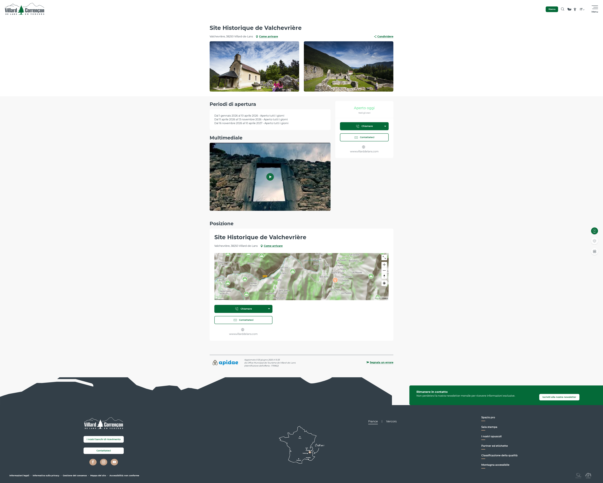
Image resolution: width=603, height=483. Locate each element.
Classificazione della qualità (499, 455)
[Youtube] (114, 462)
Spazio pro (488, 417)
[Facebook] (93, 462)
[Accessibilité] (575, 9)
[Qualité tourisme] (579, 475)
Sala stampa (489, 427)
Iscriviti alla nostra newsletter (559, 397)
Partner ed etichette (494, 445)
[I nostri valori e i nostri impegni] (569, 10)
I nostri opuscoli (491, 436)
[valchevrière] (270, 177)
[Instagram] (104, 462)
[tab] (373, 421)
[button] (562, 9)
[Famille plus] (588, 475)
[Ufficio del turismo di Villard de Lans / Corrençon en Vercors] (24, 9)
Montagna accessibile (495, 464)
